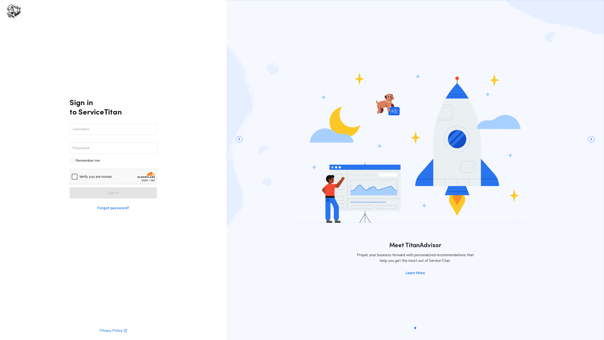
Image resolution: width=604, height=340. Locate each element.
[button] (415, 273)
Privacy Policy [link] (111, 330)
